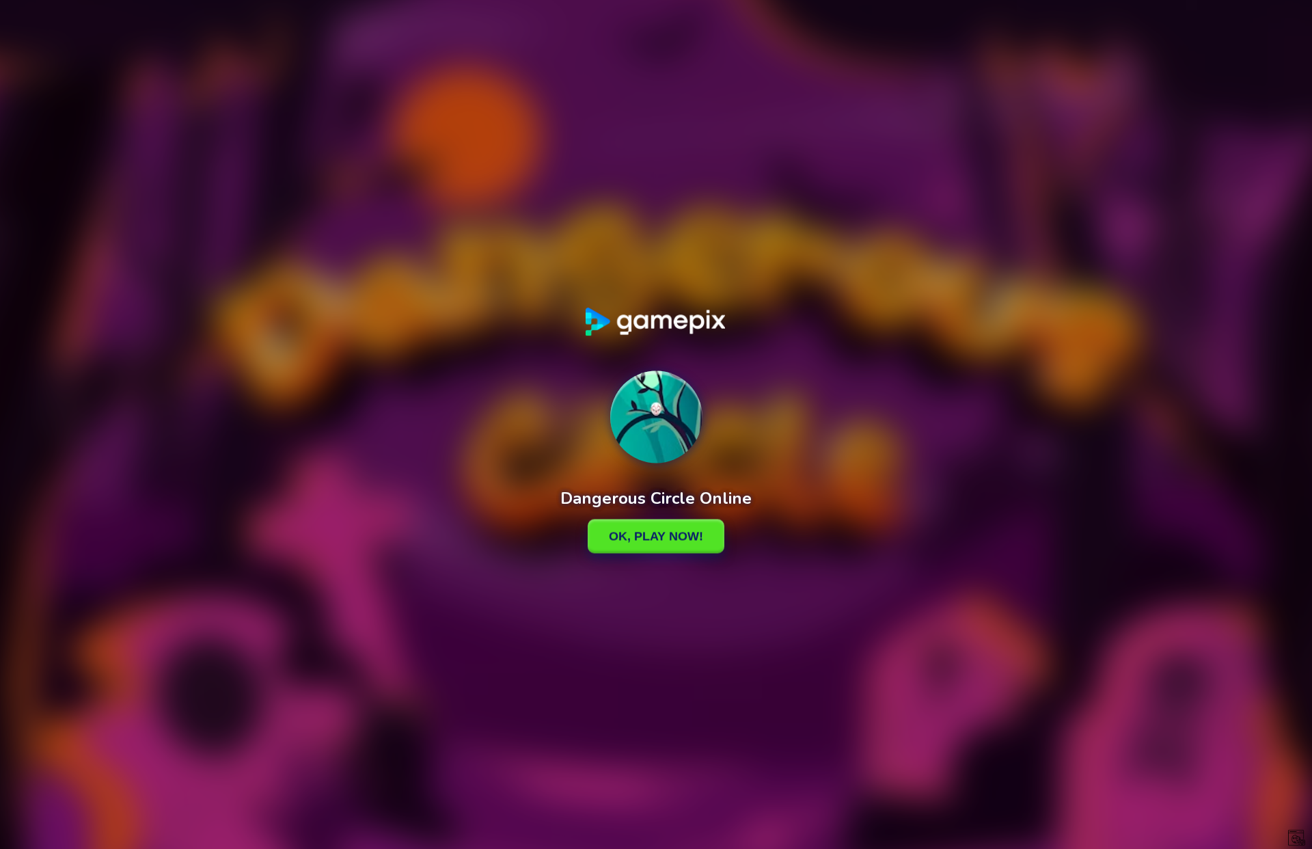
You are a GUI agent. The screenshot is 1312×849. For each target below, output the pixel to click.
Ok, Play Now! (656, 536)
